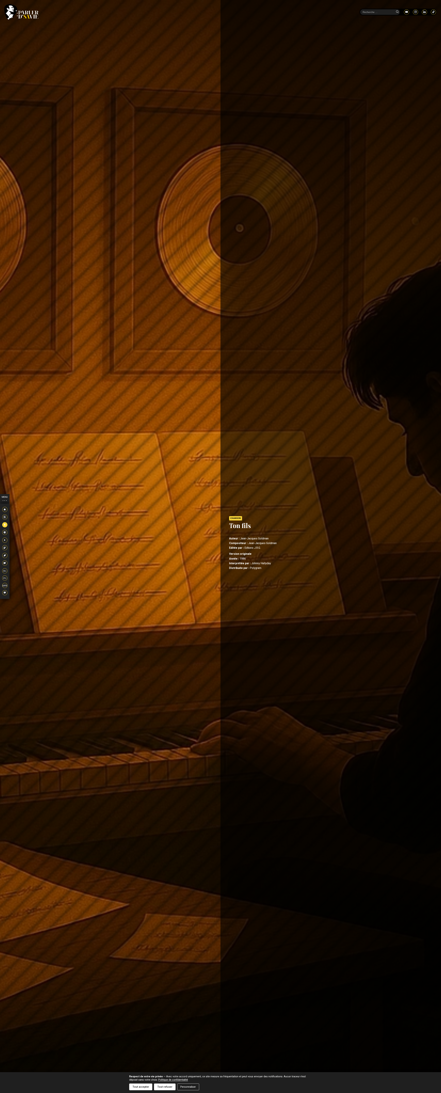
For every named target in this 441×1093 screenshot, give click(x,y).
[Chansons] (4, 525)
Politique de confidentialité (173, 1080)
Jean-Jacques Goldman (254, 539)
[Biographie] (4, 517)
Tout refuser (164, 1087)
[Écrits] (4, 555)
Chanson (235, 518)
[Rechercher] (397, 12)
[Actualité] (4, 509)
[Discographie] (4, 532)
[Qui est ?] (4, 593)
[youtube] (406, 12)
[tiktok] (433, 12)
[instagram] (415, 12)
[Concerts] (4, 548)
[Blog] (4, 563)
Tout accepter (140, 1087)
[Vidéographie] (4, 540)
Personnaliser (188, 1087)
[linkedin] (424, 12)
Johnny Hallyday (261, 563)
